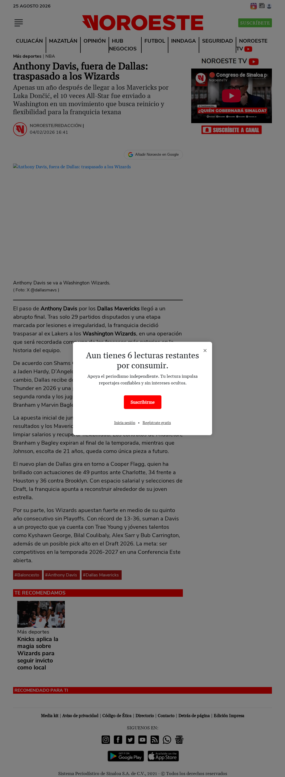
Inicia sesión (124, 422)
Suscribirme (143, 402)
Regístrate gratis (156, 422)
